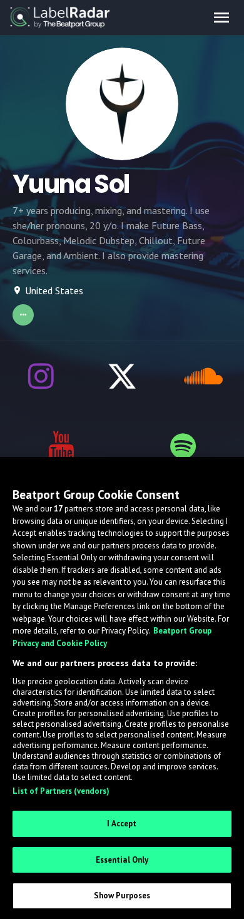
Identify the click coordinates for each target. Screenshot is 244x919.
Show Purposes (122, 895)
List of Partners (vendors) (61, 791)
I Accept (121, 823)
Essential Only (122, 860)
